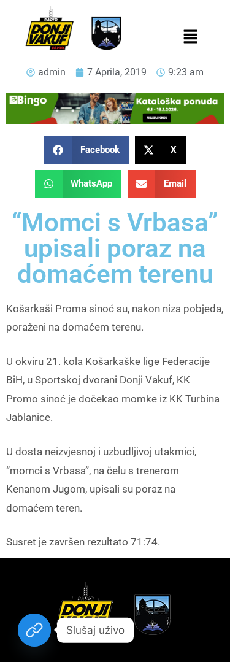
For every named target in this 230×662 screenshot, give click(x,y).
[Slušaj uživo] (34, 630)
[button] (190, 37)
